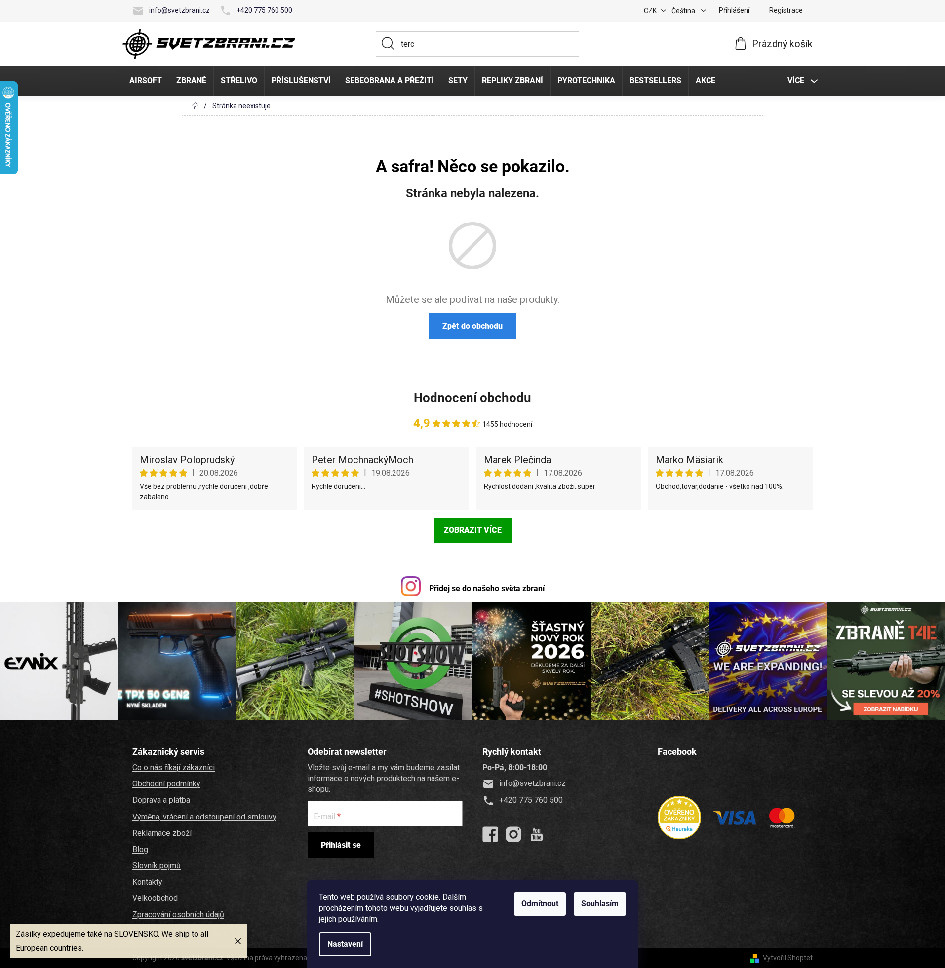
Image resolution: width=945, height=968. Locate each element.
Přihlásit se (341, 845)
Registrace (786, 10)
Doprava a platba (161, 800)
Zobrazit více (473, 530)
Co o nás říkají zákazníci (173, 767)
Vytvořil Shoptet (788, 958)
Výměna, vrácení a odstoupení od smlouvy (204, 816)
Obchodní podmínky (166, 783)
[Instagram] (513, 834)
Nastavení (345, 944)
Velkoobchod (155, 898)
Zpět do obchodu (472, 326)
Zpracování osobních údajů (178, 914)
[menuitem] (145, 81)
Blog (140, 849)
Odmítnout (539, 903)
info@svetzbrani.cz (179, 10)
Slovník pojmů (156, 865)
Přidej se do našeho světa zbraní (487, 588)
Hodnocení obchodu (472, 397)
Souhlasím (600, 903)
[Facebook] (490, 834)
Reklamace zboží (162, 833)
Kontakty (147, 882)
